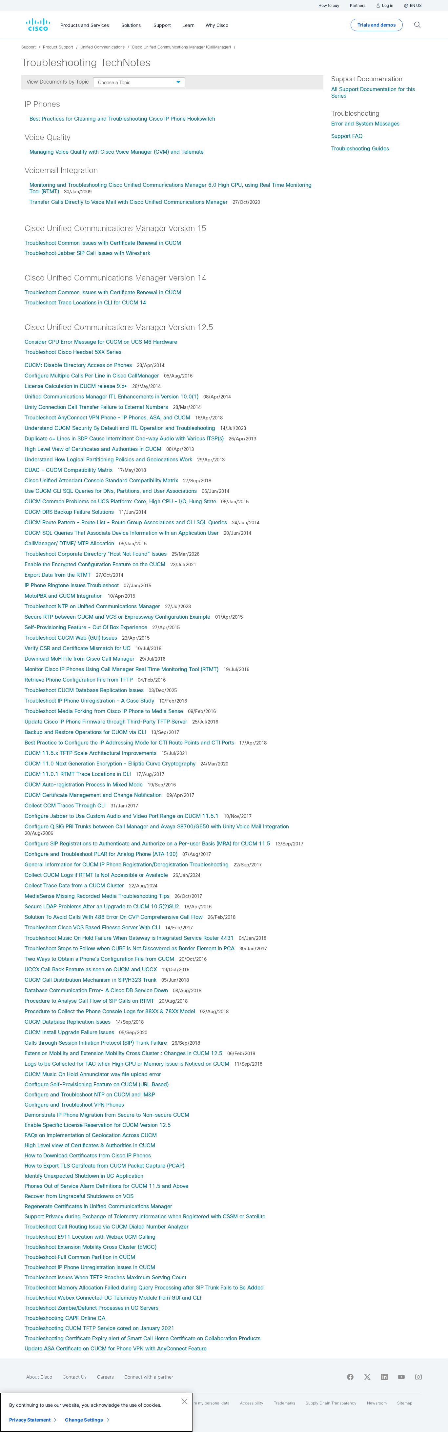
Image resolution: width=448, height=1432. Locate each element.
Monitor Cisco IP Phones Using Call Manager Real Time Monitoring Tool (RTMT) (121, 669)
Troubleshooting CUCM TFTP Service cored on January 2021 (99, 1328)
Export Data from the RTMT (58, 575)
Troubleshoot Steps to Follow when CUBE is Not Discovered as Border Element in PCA (129, 948)
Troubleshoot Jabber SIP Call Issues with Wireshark (87, 253)
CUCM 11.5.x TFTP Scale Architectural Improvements (90, 753)
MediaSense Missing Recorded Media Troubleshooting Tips (97, 896)
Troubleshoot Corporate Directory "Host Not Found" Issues (96, 554)
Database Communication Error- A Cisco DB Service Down (96, 990)
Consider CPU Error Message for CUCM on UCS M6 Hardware (101, 342)
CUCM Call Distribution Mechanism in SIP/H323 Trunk (90, 980)
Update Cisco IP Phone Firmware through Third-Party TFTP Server (106, 722)
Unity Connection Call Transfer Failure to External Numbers (96, 407)
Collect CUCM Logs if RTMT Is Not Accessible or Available (96, 875)
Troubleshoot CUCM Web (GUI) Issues (71, 638)
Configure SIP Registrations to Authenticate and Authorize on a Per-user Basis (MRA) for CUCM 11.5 (147, 843)
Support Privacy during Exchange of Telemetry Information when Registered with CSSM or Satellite (145, 1216)
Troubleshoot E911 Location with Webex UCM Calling (90, 1237)
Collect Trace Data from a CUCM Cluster (74, 885)
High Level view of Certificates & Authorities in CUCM (90, 1145)
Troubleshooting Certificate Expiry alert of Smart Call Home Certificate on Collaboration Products (142, 1338)
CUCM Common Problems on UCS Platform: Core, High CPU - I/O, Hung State (120, 501)
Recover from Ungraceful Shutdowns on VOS (79, 1196)
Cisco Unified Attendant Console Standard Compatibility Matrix (101, 480)
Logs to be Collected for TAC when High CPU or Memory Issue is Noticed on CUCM (127, 1064)
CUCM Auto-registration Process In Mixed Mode (84, 784)
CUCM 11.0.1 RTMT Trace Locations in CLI (78, 774)
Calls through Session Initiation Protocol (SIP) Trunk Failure (96, 1043)
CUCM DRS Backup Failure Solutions (69, 512)
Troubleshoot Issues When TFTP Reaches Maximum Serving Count (105, 1277)
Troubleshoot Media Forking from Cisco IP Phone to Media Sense (104, 711)
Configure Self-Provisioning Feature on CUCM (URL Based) (97, 1084)
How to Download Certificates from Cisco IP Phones (88, 1155)
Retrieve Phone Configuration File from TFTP (79, 680)
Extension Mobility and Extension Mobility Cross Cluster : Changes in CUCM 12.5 (123, 1053)
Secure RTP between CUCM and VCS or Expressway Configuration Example (117, 617)
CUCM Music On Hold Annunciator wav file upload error (93, 1074)
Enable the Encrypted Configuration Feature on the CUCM (95, 564)
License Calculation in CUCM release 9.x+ (76, 386)
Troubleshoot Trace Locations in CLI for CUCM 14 (85, 302)
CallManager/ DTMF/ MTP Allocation (69, 543)
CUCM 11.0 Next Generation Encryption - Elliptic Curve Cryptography (110, 763)
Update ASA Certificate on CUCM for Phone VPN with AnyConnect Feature (116, 1348)
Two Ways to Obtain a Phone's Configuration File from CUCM (99, 959)
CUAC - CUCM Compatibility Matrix (68, 470)
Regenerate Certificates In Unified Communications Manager (98, 1206)
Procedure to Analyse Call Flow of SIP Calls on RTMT (89, 1001)
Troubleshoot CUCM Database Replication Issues (84, 690)
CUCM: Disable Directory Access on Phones (78, 365)
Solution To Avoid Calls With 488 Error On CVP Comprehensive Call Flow (114, 917)
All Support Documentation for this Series (373, 93)
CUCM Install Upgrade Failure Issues (69, 1032)
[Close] (184, 1401)
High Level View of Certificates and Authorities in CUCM (93, 449)
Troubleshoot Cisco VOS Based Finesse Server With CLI (92, 927)
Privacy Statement (30, 1419)
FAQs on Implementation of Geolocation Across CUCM (91, 1135)
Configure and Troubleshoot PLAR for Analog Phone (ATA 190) (101, 854)
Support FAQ (346, 136)
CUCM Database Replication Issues (68, 1022)
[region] (96, 1412)
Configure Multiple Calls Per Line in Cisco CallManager (92, 375)
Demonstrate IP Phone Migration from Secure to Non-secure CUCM (107, 1115)
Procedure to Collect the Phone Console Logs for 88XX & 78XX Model (110, 1011)
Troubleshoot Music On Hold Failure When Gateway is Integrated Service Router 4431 (129, 938)
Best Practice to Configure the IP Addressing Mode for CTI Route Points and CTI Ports (129, 742)
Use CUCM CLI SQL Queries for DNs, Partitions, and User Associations (111, 491)
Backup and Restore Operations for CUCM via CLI (85, 732)
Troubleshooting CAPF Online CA (65, 1318)
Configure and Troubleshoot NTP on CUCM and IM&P (90, 1094)
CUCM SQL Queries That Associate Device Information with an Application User (122, 533)
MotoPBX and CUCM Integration (64, 596)
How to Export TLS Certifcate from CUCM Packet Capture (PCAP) (104, 1166)
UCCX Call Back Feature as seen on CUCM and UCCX (91, 969)
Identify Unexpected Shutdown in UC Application (84, 1176)
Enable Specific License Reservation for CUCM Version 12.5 (98, 1125)
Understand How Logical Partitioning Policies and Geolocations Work (108, 459)
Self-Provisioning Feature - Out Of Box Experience (86, 627)
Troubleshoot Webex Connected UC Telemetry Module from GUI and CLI (113, 1298)
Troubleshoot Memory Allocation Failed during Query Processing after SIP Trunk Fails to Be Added (144, 1287)
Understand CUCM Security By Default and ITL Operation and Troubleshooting (120, 428)
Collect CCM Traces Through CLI (65, 805)
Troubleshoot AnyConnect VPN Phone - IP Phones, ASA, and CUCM (107, 417)
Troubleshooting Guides (360, 148)
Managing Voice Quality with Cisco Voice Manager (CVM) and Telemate (117, 152)
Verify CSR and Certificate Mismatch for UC (78, 648)
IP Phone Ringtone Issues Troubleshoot (72, 585)
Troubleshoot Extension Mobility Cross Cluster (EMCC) (90, 1247)
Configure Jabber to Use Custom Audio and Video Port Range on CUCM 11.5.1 (122, 816)
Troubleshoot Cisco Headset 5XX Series (73, 352)
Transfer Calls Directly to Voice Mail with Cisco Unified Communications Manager (129, 202)
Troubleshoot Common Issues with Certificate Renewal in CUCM (103, 243)
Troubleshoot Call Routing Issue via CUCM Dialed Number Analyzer (107, 1226)
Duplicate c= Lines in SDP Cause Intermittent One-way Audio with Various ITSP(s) (124, 438)
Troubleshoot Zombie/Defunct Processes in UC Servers (91, 1308)
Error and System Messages (365, 123)
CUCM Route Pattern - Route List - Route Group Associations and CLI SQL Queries (126, 522)
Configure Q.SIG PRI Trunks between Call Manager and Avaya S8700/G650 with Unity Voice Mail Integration (157, 826)
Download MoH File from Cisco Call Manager (79, 659)
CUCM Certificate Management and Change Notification (93, 795)
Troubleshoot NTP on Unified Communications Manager (92, 606)
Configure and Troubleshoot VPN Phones (74, 1105)
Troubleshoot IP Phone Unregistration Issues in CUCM (90, 1267)
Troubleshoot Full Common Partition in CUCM (80, 1257)
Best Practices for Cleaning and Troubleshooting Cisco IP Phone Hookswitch (122, 119)
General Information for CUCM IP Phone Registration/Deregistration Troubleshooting (127, 864)
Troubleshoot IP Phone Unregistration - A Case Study (89, 701)
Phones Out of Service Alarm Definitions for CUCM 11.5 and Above (106, 1186)
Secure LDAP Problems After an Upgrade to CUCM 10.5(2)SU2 (102, 906)
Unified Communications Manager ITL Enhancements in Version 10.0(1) (111, 396)
